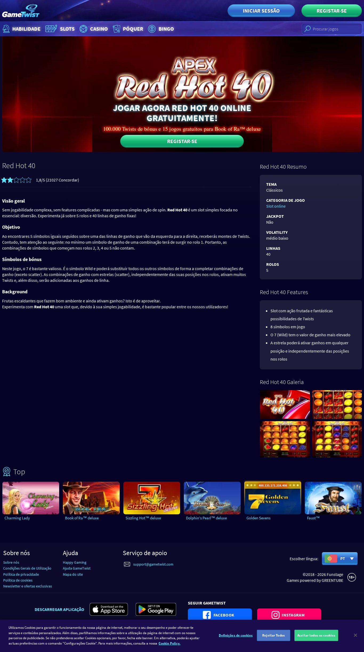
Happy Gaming (74, 562)
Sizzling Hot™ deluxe (143, 517)
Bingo (166, 28)
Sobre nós (11, 562)
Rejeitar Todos (273, 635)
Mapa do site (73, 574)
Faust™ (313, 517)
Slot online (276, 206)
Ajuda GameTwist (77, 568)
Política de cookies (18, 580)
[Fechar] (355, 635)
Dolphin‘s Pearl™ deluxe (206, 517)
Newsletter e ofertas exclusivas (27, 586)
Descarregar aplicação (59, 609)
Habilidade (26, 28)
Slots (67, 28)
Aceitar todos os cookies (316, 635)
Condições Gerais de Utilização (27, 568)
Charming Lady (17, 517)
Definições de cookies (236, 635)
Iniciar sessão (261, 10)
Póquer (133, 28)
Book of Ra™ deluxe (82, 517)
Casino (99, 28)
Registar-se (332, 10)
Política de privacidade (21, 574)
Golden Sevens (258, 517)
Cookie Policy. (169, 643)
